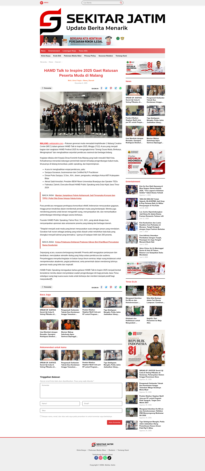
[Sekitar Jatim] (102, 21)
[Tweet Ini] (106, 88)
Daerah (91, 80)
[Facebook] (96, 458)
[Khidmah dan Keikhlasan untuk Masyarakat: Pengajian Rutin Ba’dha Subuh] (135, 311)
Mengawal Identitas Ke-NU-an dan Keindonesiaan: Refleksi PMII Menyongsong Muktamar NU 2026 (134, 300)
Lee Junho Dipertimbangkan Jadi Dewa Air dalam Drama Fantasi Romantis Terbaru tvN (151, 214)
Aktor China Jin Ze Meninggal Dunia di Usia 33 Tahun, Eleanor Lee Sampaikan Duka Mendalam (151, 251)
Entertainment (54, 51)
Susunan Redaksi (106, 56)
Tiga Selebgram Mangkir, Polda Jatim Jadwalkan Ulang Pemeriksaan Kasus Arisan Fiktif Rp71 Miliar (112, 312)
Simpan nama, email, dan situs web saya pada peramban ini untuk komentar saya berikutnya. (77, 416)
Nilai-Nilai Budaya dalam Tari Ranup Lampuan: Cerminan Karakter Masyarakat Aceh (155, 300)
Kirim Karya (45, 56)
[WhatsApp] (105, 458)
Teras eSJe (83, 51)
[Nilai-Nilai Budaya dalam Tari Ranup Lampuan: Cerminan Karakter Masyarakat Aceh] (156, 291)
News (43, 51)
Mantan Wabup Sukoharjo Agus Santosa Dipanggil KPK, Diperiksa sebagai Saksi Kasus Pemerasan (69, 334)
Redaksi (112, 450)
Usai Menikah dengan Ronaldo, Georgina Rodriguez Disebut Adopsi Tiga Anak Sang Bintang (49, 334)
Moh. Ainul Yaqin (75, 80)
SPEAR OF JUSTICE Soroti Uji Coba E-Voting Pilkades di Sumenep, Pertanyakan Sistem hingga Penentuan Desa (48, 312)
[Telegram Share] (115, 88)
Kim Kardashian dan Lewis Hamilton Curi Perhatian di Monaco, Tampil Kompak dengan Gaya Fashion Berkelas (152, 226)
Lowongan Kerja (69, 51)
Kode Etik (57, 56)
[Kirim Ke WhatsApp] (120, 88)
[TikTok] (109, 458)
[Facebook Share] (101, 88)
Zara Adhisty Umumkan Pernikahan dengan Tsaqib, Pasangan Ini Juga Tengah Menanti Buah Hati (150, 238)
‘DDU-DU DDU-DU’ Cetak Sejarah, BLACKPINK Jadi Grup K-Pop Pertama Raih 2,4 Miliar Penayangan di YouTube (152, 202)
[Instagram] (100, 458)
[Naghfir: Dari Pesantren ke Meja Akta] (156, 311)
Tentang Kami (121, 56)
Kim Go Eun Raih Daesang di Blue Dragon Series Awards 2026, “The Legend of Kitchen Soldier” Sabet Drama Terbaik (151, 189)
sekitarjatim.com (51, 143)
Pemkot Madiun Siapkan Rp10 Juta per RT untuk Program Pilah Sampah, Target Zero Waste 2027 (91, 312)
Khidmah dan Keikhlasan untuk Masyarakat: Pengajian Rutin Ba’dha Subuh (133, 320)
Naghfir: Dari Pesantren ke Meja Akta (154, 320)
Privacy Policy (90, 56)
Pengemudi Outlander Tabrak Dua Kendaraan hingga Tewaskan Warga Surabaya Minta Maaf (70, 312)
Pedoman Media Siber (73, 56)
